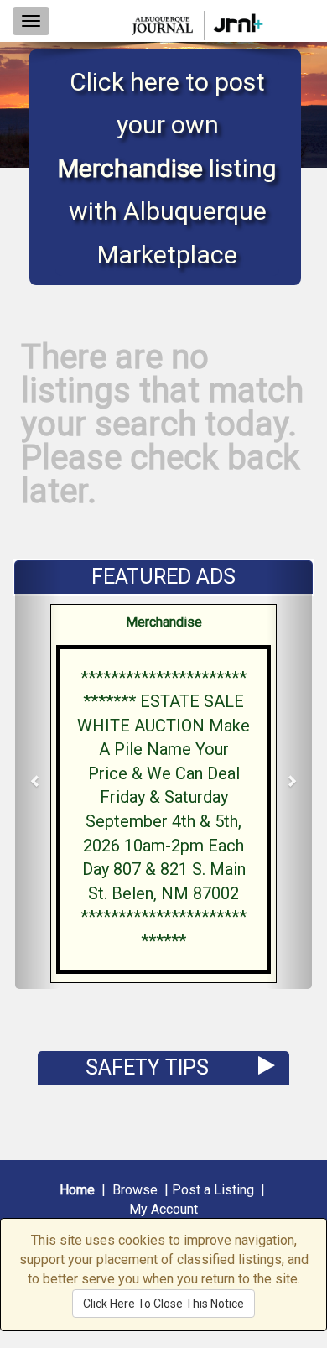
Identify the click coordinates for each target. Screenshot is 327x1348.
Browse (135, 1190)
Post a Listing (213, 1190)
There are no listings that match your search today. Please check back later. (162, 424)
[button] (37, 775)
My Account (163, 1209)
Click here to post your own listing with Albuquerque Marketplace (167, 168)
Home (77, 1190)
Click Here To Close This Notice (163, 1303)
